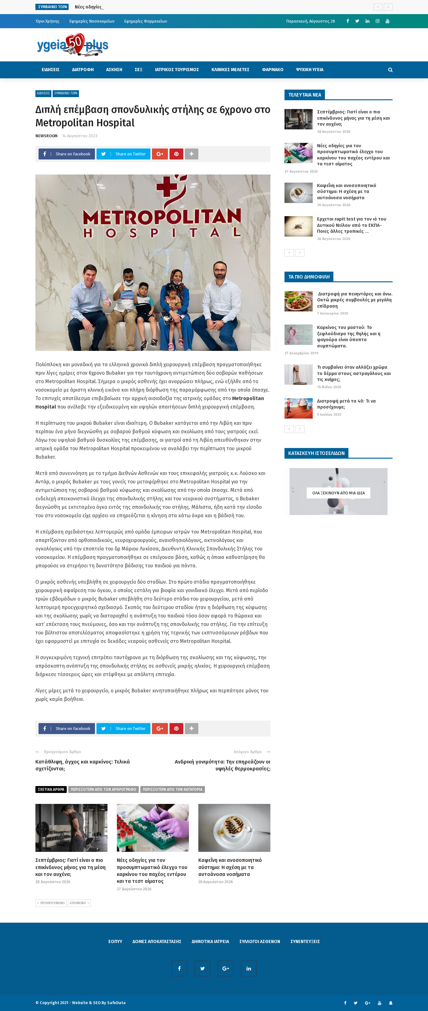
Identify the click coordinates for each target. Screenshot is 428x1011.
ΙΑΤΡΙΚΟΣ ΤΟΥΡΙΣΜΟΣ (177, 69)
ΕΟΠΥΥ (115, 941)
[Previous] (289, 253)
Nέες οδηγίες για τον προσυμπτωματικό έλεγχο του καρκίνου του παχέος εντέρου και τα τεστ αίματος (353, 155)
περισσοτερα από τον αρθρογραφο (103, 789)
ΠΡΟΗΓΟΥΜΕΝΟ (52, 903)
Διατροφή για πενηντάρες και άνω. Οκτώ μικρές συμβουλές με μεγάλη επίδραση (355, 300)
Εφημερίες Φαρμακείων (145, 21)
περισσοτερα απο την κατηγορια (172, 789)
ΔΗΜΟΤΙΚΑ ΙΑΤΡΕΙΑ (210, 941)
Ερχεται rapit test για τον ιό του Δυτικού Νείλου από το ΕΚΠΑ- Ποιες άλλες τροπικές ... (351, 225)
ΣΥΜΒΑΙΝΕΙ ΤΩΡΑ (65, 93)
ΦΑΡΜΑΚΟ (273, 69)
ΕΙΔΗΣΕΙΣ (51, 69)
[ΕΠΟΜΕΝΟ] (300, 253)
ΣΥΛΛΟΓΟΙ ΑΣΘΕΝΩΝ (259, 941)
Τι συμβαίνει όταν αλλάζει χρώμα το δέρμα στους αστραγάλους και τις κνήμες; (354, 373)
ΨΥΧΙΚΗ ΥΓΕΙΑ (309, 69)
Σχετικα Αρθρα (51, 789)
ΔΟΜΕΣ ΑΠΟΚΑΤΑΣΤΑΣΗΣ (157, 941)
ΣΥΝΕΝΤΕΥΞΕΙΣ (305, 941)
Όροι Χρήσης (48, 21)
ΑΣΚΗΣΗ (114, 69)
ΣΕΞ (139, 69)
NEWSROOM (46, 135)
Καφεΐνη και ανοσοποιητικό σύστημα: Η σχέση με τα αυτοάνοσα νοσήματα (230, 867)
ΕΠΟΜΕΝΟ (78, 903)
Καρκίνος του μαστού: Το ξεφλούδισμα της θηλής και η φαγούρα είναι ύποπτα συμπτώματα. (348, 337)
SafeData (116, 1002)
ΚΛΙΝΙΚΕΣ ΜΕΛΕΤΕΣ (230, 69)
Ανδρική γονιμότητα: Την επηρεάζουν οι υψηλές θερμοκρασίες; (222, 765)
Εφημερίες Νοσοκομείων (91, 21)
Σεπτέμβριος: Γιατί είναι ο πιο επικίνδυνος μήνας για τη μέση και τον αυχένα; (70, 867)
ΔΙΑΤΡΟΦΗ (83, 69)
